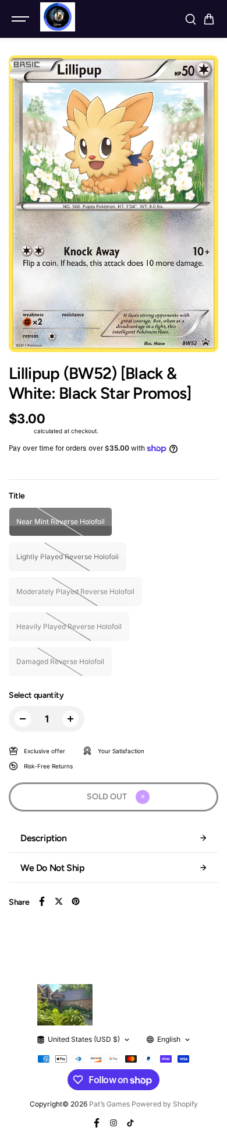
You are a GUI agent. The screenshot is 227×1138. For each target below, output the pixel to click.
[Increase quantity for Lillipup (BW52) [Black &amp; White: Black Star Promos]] (70, 719)
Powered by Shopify (165, 1104)
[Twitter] (59, 901)
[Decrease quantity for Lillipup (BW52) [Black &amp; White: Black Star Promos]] (23, 719)
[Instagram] (113, 1123)
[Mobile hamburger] (21, 19)
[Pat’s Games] (57, 16)
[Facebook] (42, 901)
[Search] (190, 19)
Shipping (20, 430)
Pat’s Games (109, 1104)
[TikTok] (130, 1123)
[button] (209, 19)
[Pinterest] (76, 901)
